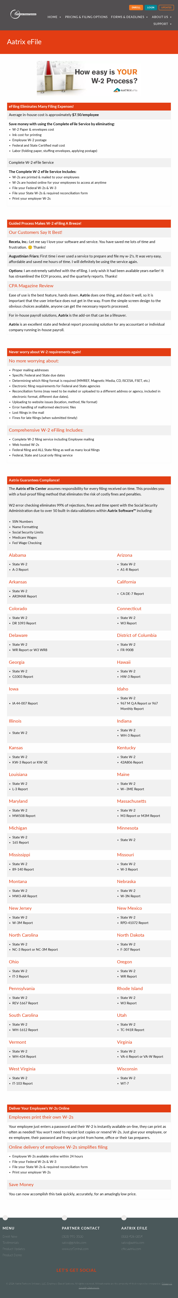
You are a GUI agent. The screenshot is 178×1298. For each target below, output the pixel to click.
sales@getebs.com (74, 1242)
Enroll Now (10, 1236)
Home (53, 17)
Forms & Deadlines (127, 17)
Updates (166, 8)
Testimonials (11, 1242)
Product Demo (12, 1255)
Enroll (136, 8)
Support (160, 24)
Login (150, 8)
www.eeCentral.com (75, 1249)
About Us (160, 17)
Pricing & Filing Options (86, 17)
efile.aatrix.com (131, 1249)
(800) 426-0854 (132, 1236)
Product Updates (14, 1249)
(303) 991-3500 (72, 1236)
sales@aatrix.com (132, 1242)
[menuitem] (136, 7)
